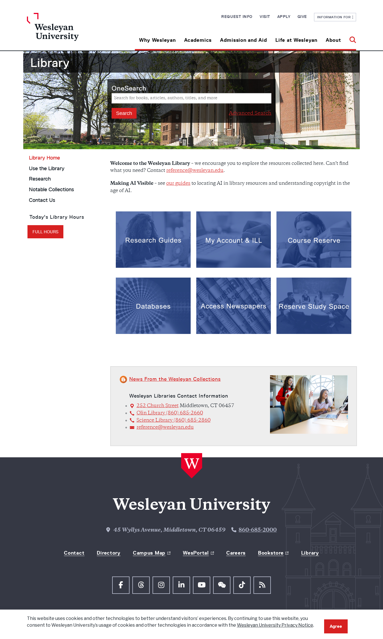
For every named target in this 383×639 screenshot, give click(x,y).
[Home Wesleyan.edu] (68, 31)
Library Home (44, 158)
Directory (108, 553)
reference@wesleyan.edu (194, 171)
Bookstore (270, 553)
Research (40, 179)
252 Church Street (158, 406)
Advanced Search (250, 113)
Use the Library (46, 168)
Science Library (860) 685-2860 (174, 420)
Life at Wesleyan (296, 40)
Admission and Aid (243, 40)
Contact (74, 553)
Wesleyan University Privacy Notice (275, 625)
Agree (336, 626)
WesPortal (196, 553)
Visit (265, 16)
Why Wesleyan (157, 40)
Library (310, 553)
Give (302, 16)
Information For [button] (335, 17)
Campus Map (149, 553)
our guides (178, 183)
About (333, 40)
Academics (198, 40)
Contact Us (42, 200)
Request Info (237, 16)
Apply (283, 16)
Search (129, 88)
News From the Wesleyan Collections (175, 379)
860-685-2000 (258, 530)
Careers (236, 553)
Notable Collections (51, 189)
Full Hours (45, 231)
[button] (350, 38)
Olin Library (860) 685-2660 (170, 413)
